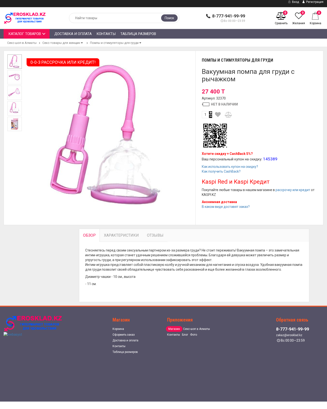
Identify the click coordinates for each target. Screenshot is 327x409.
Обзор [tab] (89, 235)
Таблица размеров (138, 34)
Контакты (106, 34)
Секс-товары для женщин (61, 43)
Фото (193, 334)
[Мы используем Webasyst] (13, 334)
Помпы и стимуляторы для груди (114, 43)
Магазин (174, 329)
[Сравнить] (229, 115)
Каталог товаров (24, 34)
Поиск (169, 18)
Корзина (118, 329)
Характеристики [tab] (121, 235)
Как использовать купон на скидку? (230, 167)
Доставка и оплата (73, 34)
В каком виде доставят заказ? (226, 207)
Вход (295, 2)
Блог (185, 334)
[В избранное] (218, 115)
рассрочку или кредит (293, 190)
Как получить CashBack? (221, 171)
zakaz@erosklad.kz (289, 335)
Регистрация (314, 2)
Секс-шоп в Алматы (22, 43)
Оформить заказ (124, 334)
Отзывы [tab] (155, 235)
